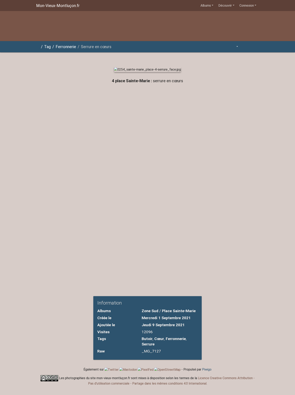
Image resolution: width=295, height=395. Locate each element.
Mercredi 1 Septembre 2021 (166, 318)
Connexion (246, 5)
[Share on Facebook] (148, 93)
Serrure (148, 344)
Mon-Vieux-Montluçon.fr (58, 5)
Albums (205, 5)
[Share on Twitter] (132, 93)
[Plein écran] (154, 59)
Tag (47, 46)
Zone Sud (150, 311)
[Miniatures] (141, 59)
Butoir (147, 338)
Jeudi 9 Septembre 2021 (163, 325)
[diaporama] (245, 47)
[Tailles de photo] (234, 47)
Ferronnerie (66, 46)
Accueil (37, 47)
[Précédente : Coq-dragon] (127, 59)
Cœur (159, 338)
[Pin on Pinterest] (164, 93)
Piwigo (207, 369)
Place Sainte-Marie (179, 311)
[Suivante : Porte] (168, 59)
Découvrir (225, 5)
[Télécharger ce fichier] (254, 47)
